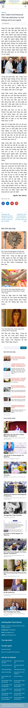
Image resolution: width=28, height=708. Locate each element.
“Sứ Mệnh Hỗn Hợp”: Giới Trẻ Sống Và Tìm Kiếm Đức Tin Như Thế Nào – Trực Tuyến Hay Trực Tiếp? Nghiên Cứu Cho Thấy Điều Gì (18, 366)
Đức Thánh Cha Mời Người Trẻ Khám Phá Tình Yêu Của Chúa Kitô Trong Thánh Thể (12, 252)
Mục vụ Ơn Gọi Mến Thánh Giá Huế (10, 652)
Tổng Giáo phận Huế (6, 665)
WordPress (21, 706)
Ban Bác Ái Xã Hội (5, 649)
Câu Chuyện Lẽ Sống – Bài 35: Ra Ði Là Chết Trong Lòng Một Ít (18, 357)
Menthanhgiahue (7, 706)
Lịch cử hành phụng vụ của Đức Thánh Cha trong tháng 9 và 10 (18, 397)
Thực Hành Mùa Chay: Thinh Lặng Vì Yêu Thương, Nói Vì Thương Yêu (12, 329)
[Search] (25, 6)
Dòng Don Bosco (18, 676)
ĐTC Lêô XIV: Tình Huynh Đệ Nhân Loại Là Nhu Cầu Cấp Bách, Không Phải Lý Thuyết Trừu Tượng (13, 291)
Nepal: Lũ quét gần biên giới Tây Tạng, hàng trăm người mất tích (18, 387)
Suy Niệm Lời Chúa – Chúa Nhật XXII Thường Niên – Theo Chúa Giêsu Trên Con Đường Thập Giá (18, 380)
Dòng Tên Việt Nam (6, 672)
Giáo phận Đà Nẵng (6, 669)
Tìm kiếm (23, 347)
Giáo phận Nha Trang (19, 669)
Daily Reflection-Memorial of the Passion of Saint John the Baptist (18, 406)
